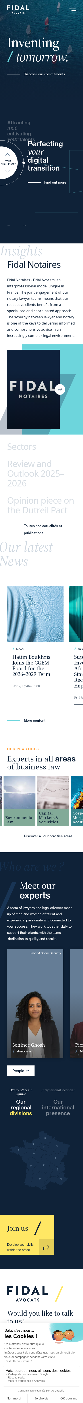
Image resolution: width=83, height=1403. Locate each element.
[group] (16, 801)
